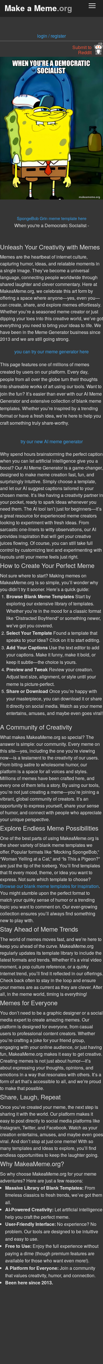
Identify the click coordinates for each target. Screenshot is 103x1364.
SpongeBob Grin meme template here (51, 218)
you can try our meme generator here (51, 351)
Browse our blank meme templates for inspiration (49, 886)
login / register (51, 36)
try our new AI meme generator (52, 441)
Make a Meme (38, 8)
